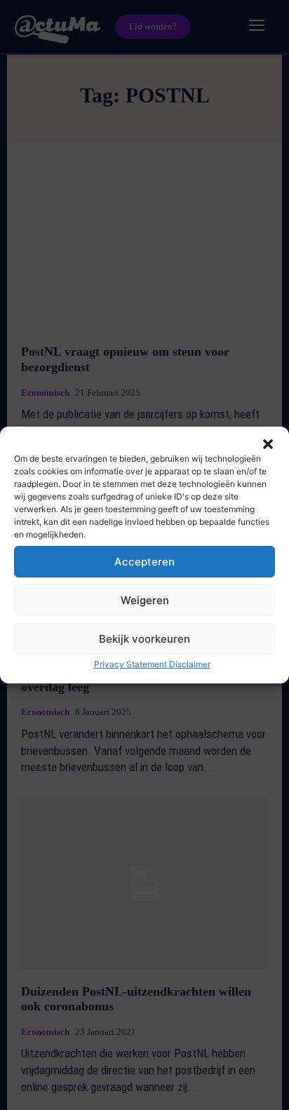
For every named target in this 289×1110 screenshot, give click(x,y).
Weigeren (145, 600)
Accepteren (144, 561)
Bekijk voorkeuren (144, 639)
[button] (268, 444)
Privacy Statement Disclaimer (152, 664)
